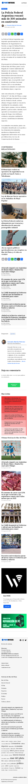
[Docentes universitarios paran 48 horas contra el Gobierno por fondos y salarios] (11, 544)
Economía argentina (5, 748)
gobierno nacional (19, 750)
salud (6, 766)
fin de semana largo (5, 750)
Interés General (5, 683)
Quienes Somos (4, 663)
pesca (8, 763)
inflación (6, 755)
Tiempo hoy (12, 768)
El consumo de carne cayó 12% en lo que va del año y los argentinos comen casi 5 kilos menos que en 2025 (13, 282)
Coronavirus (15, 743)
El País (3, 685)
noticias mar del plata (15, 761)
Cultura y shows (5, 701)
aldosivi (3, 741)
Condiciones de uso (5, 667)
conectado (15, 375)
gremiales (3, 752)
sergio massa (16, 765)
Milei (2, 761)
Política (3, 696)
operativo (12, 333)
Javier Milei (3, 758)
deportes (4, 746)
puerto (2, 765)
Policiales (4, 8)
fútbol (12, 751)
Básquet (19, 741)
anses (6, 741)
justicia (8, 758)
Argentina (11, 741)
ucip (22, 768)
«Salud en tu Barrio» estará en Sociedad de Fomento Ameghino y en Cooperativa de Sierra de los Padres (13, 318)
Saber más (7, 606)
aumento (15, 741)
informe (10, 755)
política (20, 763)
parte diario (3, 763)
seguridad (11, 765)
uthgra (6, 770)
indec (2, 755)
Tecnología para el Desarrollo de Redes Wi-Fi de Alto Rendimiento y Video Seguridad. (13, 600)
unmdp (2, 770)
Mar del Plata (4, 680)
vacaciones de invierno (12, 770)
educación (12, 748)
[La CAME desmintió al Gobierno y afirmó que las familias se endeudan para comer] (11, 513)
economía (18, 746)
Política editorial (5, 665)
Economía (4, 693)
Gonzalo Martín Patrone (14, 25)
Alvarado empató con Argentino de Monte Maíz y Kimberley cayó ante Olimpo (14, 270)
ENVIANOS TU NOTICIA (14, 385)
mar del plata (17, 758)
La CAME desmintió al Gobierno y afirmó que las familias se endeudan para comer (13, 294)
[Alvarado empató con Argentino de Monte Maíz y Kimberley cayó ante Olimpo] (11, 450)
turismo (18, 768)
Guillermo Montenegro (19, 752)
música (6, 761)
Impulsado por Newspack (7, 781)
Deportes (3, 691)
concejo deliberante (5, 743)
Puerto (3, 699)
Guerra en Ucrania (10, 752)
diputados (11, 746)
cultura (23, 743)
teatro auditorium (4, 768)
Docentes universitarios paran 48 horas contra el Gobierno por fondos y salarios (14, 306)
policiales (13, 763)
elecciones (19, 748)
